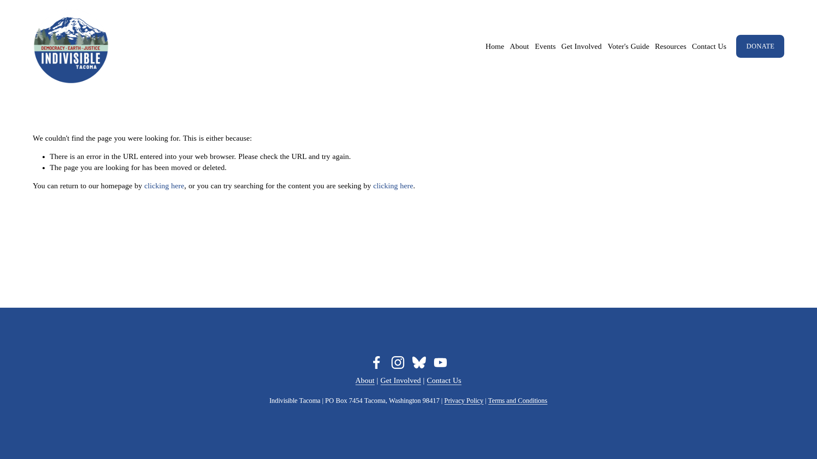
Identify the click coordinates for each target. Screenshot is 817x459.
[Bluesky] (419, 362)
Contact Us (709, 46)
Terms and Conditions (517, 400)
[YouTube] (440, 362)
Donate (760, 46)
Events (545, 46)
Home (495, 46)
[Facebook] (376, 362)
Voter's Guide (628, 46)
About (519, 46)
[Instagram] (398, 362)
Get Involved (581, 46)
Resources (670, 46)
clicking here (164, 185)
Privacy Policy (463, 400)
